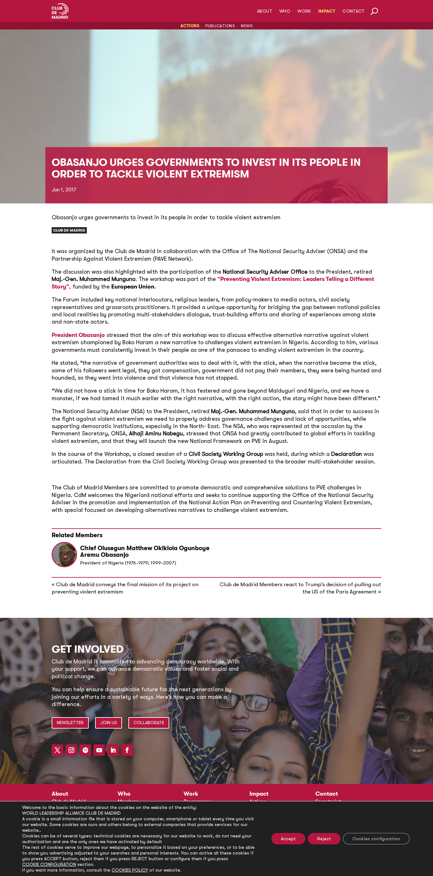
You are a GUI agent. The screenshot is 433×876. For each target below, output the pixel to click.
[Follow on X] (57, 750)
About (264, 11)
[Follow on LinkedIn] (113, 750)
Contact (353, 11)
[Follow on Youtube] (99, 750)
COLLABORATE (148, 722)
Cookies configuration (376, 838)
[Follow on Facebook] (127, 750)
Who (284, 11)
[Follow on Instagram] (71, 750)
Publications (220, 25)
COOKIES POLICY (130, 870)
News (247, 25)
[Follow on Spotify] (85, 750)
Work (304, 11)
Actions (190, 25)
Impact (326, 11)
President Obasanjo (78, 335)
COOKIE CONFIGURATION (49, 864)
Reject (324, 838)
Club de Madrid (69, 230)
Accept (288, 838)
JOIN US (108, 722)
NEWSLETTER (70, 722)
